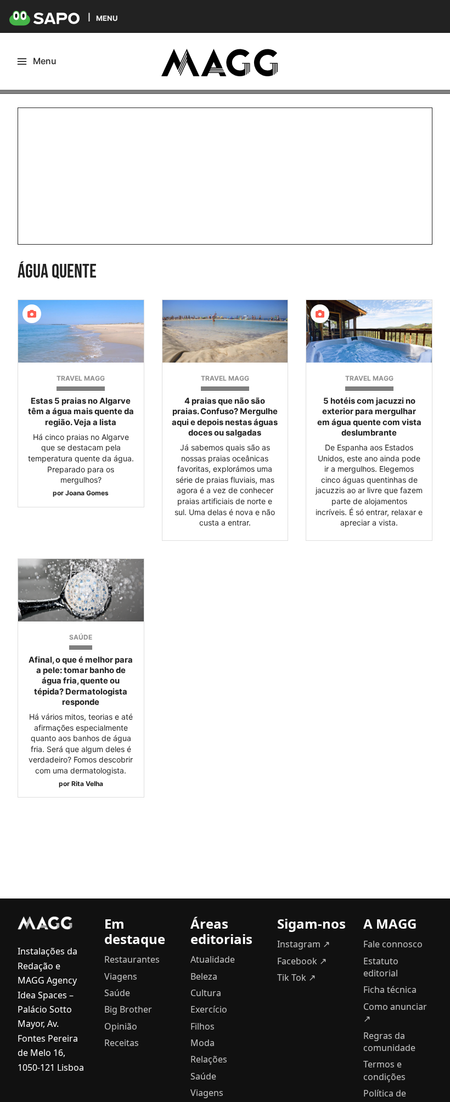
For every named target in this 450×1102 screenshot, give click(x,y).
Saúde (80, 637)
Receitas (121, 1043)
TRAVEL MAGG (81, 378)
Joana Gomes (87, 493)
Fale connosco (393, 944)
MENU (106, 18)
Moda (202, 1043)
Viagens (120, 976)
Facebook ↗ (302, 961)
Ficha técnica (390, 990)
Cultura (205, 993)
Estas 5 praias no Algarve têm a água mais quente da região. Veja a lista (81, 411)
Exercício (208, 1009)
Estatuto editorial (380, 967)
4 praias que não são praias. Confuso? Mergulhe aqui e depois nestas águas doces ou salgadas (225, 417)
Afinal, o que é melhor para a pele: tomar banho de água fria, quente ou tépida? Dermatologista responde (81, 681)
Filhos (202, 1026)
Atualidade (212, 959)
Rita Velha (87, 783)
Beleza (203, 976)
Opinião (120, 1026)
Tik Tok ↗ (296, 977)
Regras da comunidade (389, 1042)
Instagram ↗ (303, 944)
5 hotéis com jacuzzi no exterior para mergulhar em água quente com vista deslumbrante (369, 417)
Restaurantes (132, 959)
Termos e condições (384, 1070)
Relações (208, 1059)
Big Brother (128, 1009)
